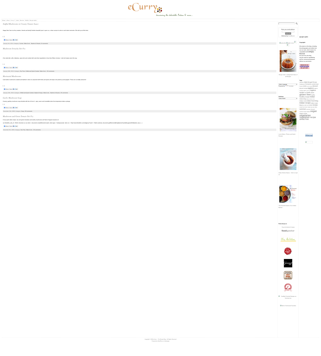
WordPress (160, 341)
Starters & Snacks (35, 43)
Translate (290, 86)
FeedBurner (291, 36)
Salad (309, 107)
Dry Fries (22, 71)
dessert (315, 86)
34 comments (64, 92)
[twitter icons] (290, 43)
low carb (304, 105)
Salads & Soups (38, 92)
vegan (313, 111)
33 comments (37, 129)
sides (316, 107)
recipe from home (303, 107)
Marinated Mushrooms (12, 76)
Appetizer (301, 82)
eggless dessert (306, 90)
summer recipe (302, 111)
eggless (311, 88)
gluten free (305, 94)
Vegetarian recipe (307, 117)
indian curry (302, 101)
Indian (312, 97)
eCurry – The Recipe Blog (159, 339)
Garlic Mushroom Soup (12, 97)
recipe (315, 105)
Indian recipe (305, 103)
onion (310, 105)
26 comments (50, 71)
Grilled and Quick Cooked (32, 71)
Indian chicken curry (310, 99)
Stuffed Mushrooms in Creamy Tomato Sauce (20, 23)
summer (302, 109)
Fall (305, 92)
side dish (312, 107)
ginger (312, 92)
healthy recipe (304, 97)
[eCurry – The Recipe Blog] (160, 10)
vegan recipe (303, 113)
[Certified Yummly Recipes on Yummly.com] (288, 298)
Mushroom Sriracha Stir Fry (14, 48)
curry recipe (309, 86)
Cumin (301, 86)
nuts (308, 105)
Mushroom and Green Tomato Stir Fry (18, 116)
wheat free (304, 119)
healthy (313, 95)
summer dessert (310, 109)
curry (304, 86)
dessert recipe (303, 88)
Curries (21, 43)
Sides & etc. (27, 43)
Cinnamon (308, 84)
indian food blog (312, 101)
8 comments (44, 43)
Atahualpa (166, 341)
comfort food (315, 84)
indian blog (302, 99)
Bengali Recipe (312, 82)
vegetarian (305, 115)
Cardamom (302, 84)
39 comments (28, 111)
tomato (308, 111)
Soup (22, 111)
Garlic (308, 92)
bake (305, 82)
